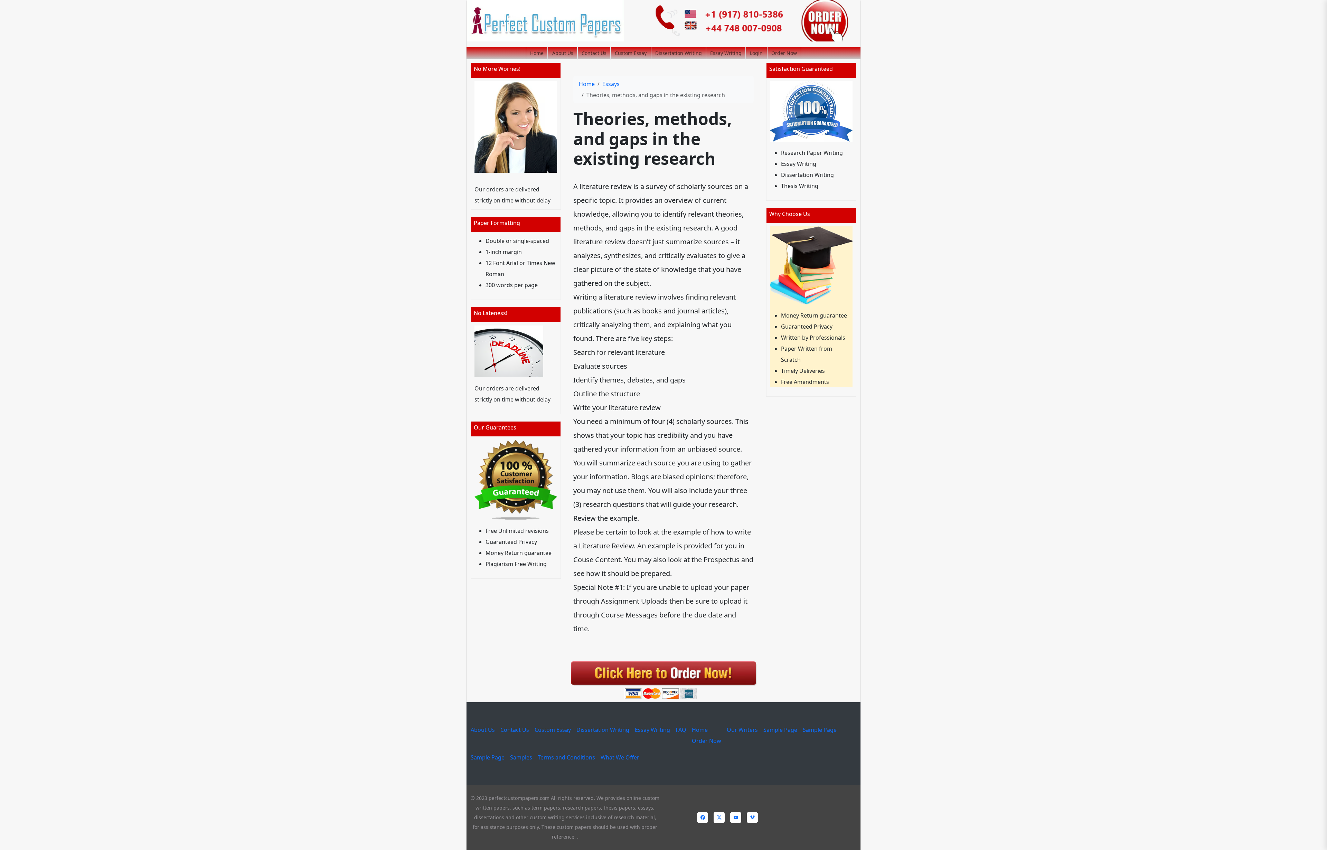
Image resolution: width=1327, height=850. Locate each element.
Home (537, 53)
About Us (562, 53)
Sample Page (780, 730)
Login (756, 53)
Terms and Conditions (566, 757)
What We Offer (620, 757)
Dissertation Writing (678, 53)
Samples (521, 757)
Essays (611, 84)
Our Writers (742, 730)
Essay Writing (726, 53)
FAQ (681, 730)
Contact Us (594, 53)
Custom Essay (631, 53)
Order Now (784, 53)
